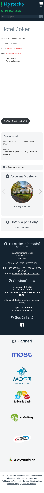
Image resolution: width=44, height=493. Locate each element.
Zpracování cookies (28, 484)
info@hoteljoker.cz (14, 48)
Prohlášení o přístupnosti (11, 481)
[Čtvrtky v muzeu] (22, 192)
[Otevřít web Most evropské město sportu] (22, 375)
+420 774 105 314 (12, 11)
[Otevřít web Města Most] (22, 354)
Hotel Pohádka (22, 228)
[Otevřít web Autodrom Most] (22, 438)
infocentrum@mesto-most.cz (25, 273)
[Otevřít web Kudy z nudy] (22, 459)
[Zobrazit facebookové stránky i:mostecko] (22, 324)
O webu (25, 481)
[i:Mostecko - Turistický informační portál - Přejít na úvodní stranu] (12, 5)
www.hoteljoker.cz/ (13, 53)
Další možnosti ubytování (15, 121)
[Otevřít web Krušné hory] (22, 417)
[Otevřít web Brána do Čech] (22, 396)
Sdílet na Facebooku (15, 167)
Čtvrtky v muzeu (22, 207)
